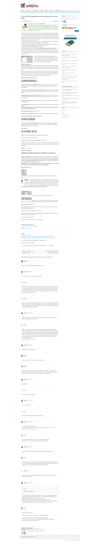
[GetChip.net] (30, 7)
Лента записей (64, 113)
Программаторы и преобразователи (39, 245)
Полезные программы (28, 245)
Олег (62, 98)
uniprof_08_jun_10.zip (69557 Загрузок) (29, 226)
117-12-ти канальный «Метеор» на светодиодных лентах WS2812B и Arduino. (69, 103)
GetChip (22, 10)
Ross (24, 488)
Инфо (42, 10)
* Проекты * (28, 10)
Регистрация (64, 110)
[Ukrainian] (75, 27)
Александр (63, 89)
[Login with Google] (22, 533)
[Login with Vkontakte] (25, 533)
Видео (51, 10)
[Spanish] (74, 27)
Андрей (63, 95)
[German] (66, 27)
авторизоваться (42, 529)
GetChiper (26, 21)
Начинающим (51, 245)
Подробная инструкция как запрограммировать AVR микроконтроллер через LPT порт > (38, 236)
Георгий (63, 92)
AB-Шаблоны (35, 10)
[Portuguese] (70, 27)
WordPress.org (64, 117)
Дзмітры (63, 101)
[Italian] (68, 27)
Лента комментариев (65, 115)
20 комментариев (56, 21)
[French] (64, 27)
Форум (46, 10)
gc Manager (57, 10)
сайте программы (27, 228)
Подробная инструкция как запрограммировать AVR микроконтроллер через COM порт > (38, 237)
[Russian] (72, 27)
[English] (62, 27)
